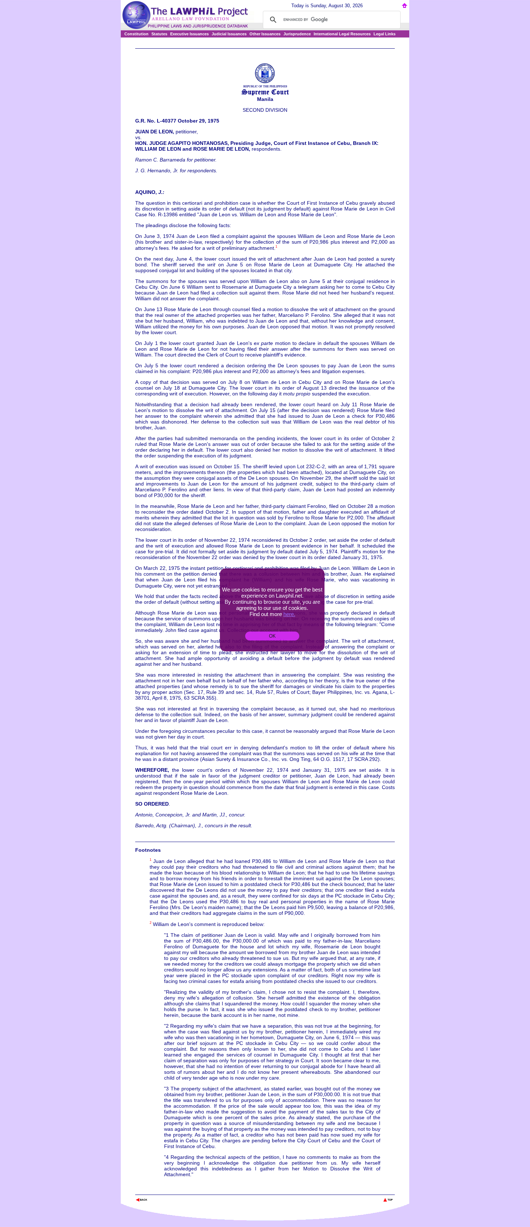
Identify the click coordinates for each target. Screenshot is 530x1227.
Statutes (159, 34)
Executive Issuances (189, 34)
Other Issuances (265, 34)
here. (289, 614)
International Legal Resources (342, 34)
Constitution (136, 34)
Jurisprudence (297, 34)
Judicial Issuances (229, 34)
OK (272, 636)
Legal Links (385, 34)
